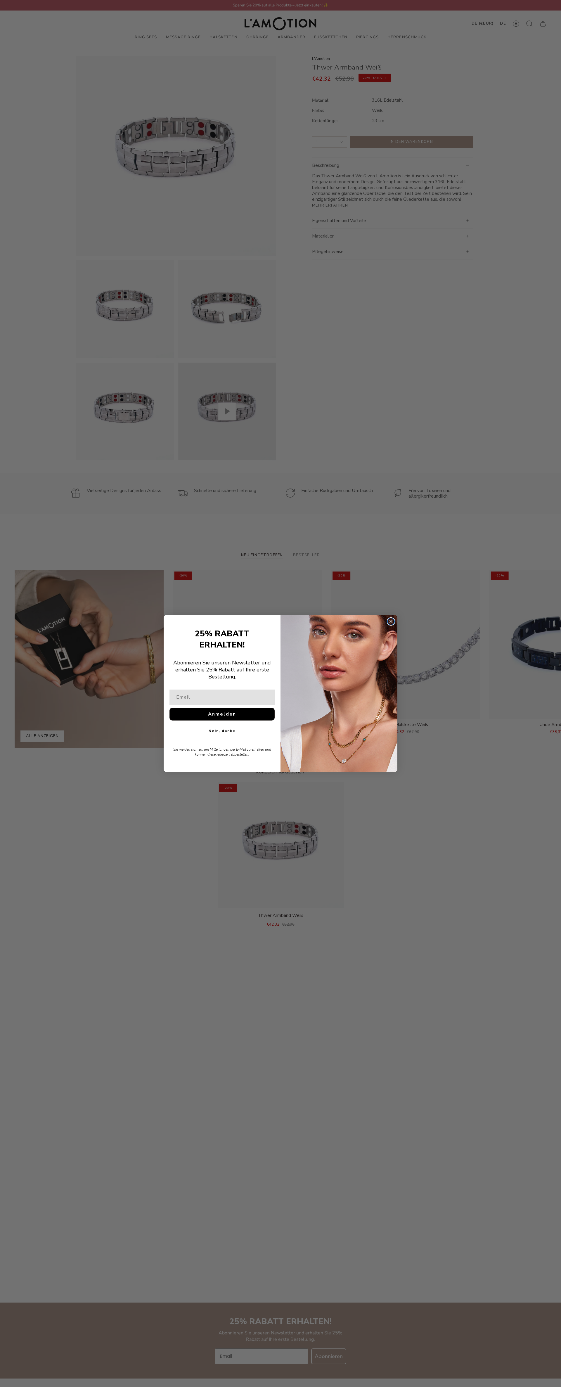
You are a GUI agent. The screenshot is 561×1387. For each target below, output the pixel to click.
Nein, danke (222, 730)
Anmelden (222, 714)
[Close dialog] (390, 621)
